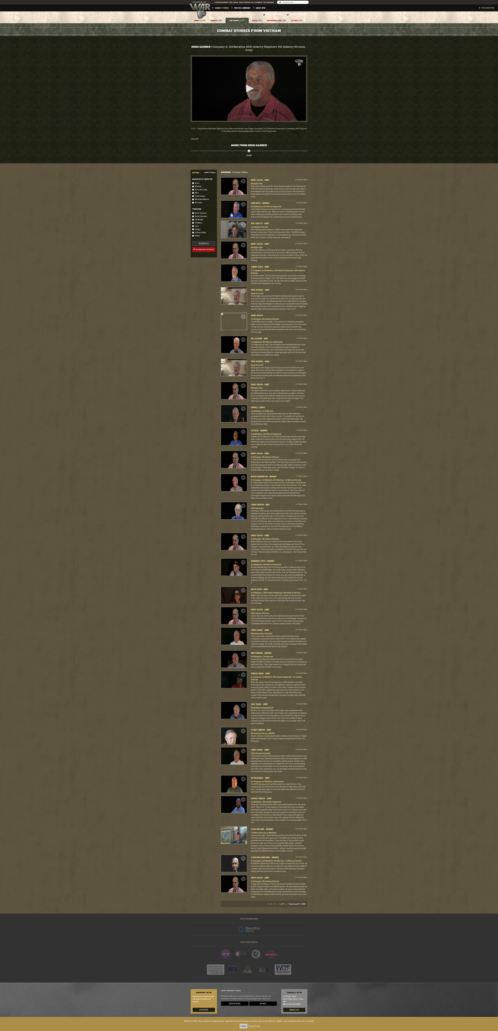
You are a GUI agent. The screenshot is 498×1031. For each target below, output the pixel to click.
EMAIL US (294, 1010)
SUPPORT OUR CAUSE (298, 14)
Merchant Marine (202, 199)
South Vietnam (201, 216)
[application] (249, 89)
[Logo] (298, 62)
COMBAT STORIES (222, 7)
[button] (249, 88)
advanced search (204, 249)
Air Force (198, 203)
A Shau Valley (200, 232)
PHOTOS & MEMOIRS (242, 7)
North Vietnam (201, 213)
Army (197, 183)
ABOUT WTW (260, 7)
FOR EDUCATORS (488, 7)
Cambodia (199, 219)
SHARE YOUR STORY (273, 14)
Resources (234, 1003)
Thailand (198, 223)
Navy (197, 193)
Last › (282, 904)
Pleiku (197, 236)
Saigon (197, 229)
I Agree (244, 1026)
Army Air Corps (201, 190)
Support (203, 1010)
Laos (197, 226)
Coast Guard (200, 196)
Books (263, 1003)
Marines (198, 186)
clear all (204, 243)
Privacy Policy (254, 1026)
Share (193, 139)
